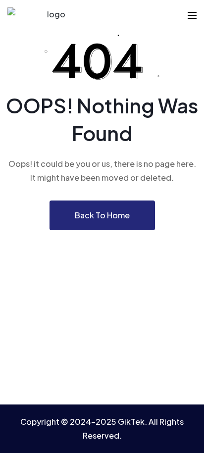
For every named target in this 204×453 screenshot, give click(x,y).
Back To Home (102, 215)
